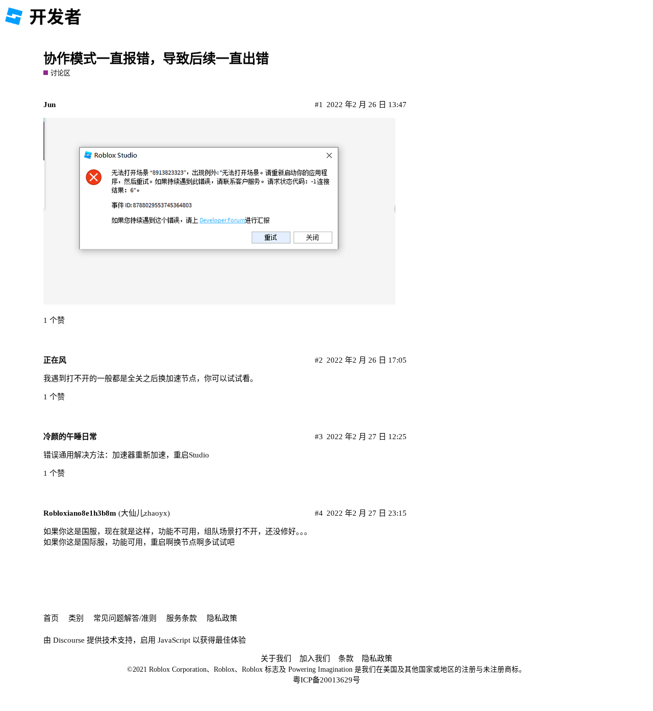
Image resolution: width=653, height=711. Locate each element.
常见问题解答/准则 (125, 618)
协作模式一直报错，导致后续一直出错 (156, 59)
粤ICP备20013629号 (326, 680)
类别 (76, 618)
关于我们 (276, 658)
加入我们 (314, 658)
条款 (346, 658)
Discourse (69, 640)
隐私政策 (222, 618)
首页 (51, 618)
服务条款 (181, 618)
